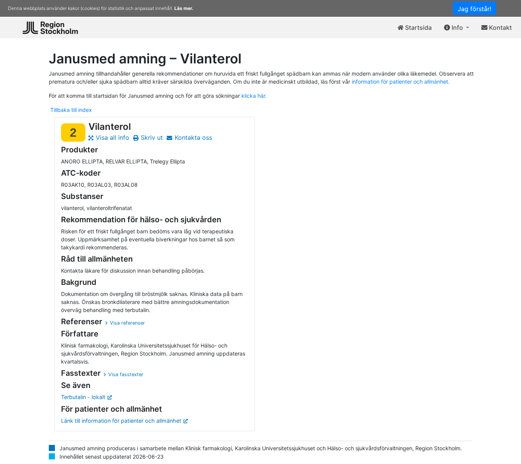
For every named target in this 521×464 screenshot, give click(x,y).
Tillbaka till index (71, 110)
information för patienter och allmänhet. (401, 81)
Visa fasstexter (125, 374)
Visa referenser (127, 323)
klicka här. (254, 95)
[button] (456, 28)
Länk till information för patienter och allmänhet (121, 420)
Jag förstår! (474, 9)
